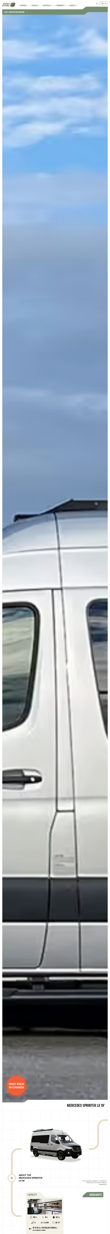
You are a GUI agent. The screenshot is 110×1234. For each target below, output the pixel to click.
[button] (23, 5)
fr (97, 3)
